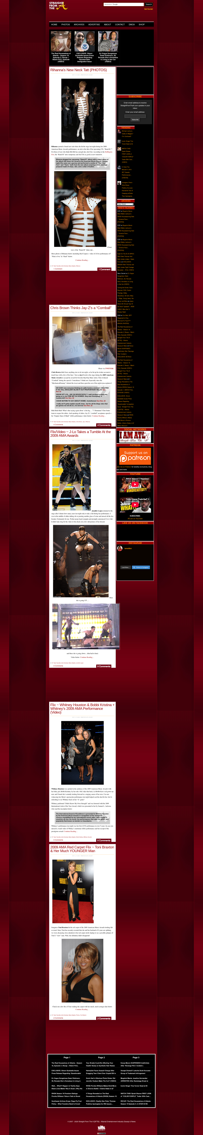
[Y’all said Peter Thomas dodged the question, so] (139, 556)
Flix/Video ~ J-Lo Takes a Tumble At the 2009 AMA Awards (80, 434)
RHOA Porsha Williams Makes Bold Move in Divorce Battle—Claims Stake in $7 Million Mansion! (125, 420)
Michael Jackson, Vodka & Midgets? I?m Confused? (127, 133)
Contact (120, 24)
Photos (65, 24)
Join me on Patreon (124, 466)
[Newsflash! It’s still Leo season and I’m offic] (121, 556)
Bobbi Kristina (79, 837)
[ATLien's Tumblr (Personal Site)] (135, 442)
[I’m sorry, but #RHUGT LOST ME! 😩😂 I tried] (130, 556)
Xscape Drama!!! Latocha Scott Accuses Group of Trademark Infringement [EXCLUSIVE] (135, 1073)
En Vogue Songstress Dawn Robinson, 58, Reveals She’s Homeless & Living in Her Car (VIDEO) (108, 57)
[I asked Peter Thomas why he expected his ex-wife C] (148, 556)
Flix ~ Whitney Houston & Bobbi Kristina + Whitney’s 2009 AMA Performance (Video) (82, 708)
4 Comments (103, 425)
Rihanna (78, 266)
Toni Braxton (83, 1015)
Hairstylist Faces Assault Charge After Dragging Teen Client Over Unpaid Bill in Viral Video (101, 1073)
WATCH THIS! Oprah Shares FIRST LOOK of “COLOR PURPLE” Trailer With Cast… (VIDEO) (136, 1096)
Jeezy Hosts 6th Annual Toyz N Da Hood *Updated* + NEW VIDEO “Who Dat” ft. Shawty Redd (125, 306)
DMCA (132, 24)
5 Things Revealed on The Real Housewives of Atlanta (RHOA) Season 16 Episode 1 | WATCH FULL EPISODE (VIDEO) (101, 1097)
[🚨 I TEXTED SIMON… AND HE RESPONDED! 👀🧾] (139, 561)
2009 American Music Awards (68, 266)
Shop (142, 24)
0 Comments (103, 666)
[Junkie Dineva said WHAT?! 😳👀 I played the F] (130, 561)
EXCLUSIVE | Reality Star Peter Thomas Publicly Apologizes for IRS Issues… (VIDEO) (100, 1104)
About (107, 24)
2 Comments (103, 1018)
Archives (79, 24)
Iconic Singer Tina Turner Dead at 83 (134, 1086)
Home (54, 24)
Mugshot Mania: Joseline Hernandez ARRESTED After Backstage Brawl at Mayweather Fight (134, 1081)
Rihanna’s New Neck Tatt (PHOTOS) (78, 70)
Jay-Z (84, 421)
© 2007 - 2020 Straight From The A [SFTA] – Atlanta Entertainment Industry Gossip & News (102, 1121)
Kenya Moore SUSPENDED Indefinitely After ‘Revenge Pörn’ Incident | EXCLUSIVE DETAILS (125, 351)
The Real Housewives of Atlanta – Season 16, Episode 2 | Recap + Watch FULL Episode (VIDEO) (61, 57)
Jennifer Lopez (79, 663)
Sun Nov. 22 (69, 398)
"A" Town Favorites (56, 266)
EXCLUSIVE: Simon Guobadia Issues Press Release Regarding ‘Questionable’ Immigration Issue (84, 57)
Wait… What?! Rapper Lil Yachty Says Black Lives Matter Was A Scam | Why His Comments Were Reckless (67, 1088)
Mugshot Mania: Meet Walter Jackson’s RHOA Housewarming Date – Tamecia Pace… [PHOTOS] (125, 216)
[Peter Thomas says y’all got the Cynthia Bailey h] (121, 561)
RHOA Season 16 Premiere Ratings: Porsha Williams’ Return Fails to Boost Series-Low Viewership (66, 1096)
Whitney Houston (88, 837)
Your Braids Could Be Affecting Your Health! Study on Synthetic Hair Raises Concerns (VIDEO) (100, 1065)
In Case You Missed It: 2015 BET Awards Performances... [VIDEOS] (127, 172)
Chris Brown (79, 421)
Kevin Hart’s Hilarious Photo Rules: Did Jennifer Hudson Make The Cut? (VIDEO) (101, 1079)
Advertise (94, 24)
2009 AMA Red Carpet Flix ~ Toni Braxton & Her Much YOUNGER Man (82, 849)
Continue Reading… (82, 260)
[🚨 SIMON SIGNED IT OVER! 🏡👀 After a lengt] (148, 561)
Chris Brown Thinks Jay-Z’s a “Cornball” (80, 308)
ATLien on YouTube (135, 518)
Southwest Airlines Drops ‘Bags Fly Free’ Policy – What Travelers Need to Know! (67, 1102)
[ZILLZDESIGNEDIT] (101, 1130)
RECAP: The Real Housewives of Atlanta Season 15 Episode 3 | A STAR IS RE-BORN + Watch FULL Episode (136, 1104)
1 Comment (104, 269)
